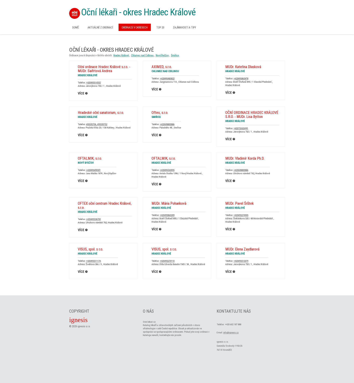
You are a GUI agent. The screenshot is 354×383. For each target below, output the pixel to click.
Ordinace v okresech (135, 27)
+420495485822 (167, 78)
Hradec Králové (121, 55)
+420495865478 (241, 78)
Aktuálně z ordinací (100, 27)
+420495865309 (167, 215)
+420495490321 (93, 170)
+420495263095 (167, 170)
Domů (75, 27)
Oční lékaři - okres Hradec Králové (138, 12)
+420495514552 (93, 82)
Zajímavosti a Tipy (184, 27)
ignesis (78, 320)
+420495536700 (93, 219)
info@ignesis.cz (231, 332)
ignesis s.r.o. (84, 326)
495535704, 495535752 (96, 124)
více (81, 93)
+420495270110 (167, 261)
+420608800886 (167, 124)
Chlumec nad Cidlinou (142, 55)
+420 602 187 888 (233, 324)
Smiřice (175, 55)
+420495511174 (93, 261)
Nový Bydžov (162, 55)
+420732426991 (241, 128)
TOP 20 (160, 27)
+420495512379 (241, 261)
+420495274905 (241, 215)
